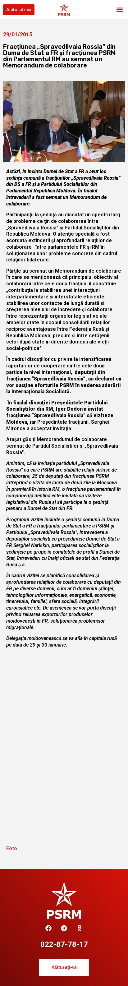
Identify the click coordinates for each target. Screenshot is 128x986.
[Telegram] (64, 928)
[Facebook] (48, 928)
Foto (11, 848)
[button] (120, 10)
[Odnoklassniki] (79, 928)
